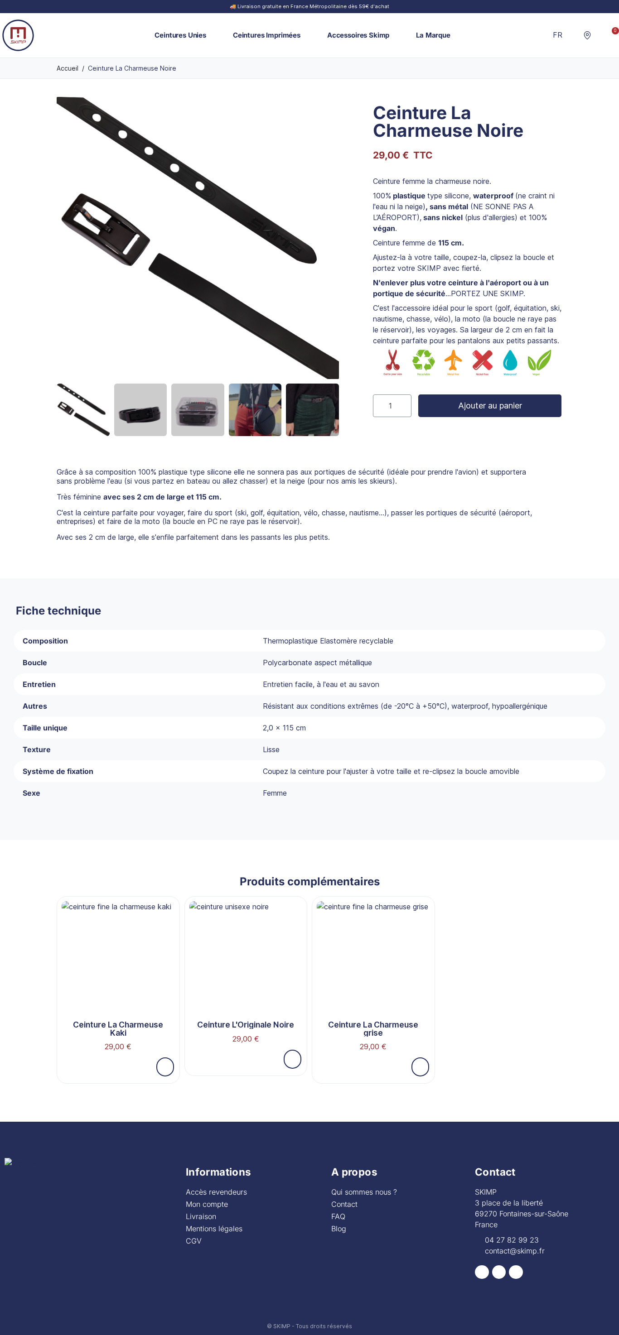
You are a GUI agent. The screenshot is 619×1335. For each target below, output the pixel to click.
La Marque (433, 35)
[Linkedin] (516, 1272)
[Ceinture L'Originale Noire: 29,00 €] (246, 975)
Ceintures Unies (180, 35)
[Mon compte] (599, 35)
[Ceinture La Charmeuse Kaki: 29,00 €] (118, 979)
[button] (573, 35)
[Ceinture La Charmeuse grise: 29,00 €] (373, 979)
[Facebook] (482, 1272)
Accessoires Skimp (358, 35)
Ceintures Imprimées (266, 35)
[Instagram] (499, 1272)
